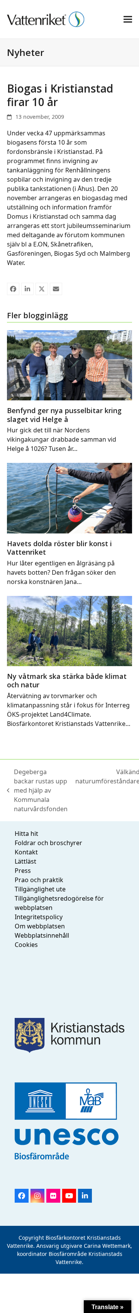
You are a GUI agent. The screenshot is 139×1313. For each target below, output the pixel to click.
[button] (128, 19)
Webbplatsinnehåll (42, 935)
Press (23, 870)
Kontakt (26, 852)
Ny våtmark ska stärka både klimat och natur (67, 681)
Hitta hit (26, 833)
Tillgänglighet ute (40, 889)
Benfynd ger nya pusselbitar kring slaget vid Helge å (64, 415)
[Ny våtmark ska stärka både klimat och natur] (69, 630)
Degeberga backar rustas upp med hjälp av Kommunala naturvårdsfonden (37, 790)
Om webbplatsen (40, 926)
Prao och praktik (39, 880)
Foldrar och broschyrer (48, 843)
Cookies (26, 944)
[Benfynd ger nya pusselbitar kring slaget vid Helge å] (69, 364)
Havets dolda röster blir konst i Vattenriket (59, 548)
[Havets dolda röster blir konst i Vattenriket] (69, 497)
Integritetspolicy (39, 917)
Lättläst (25, 861)
